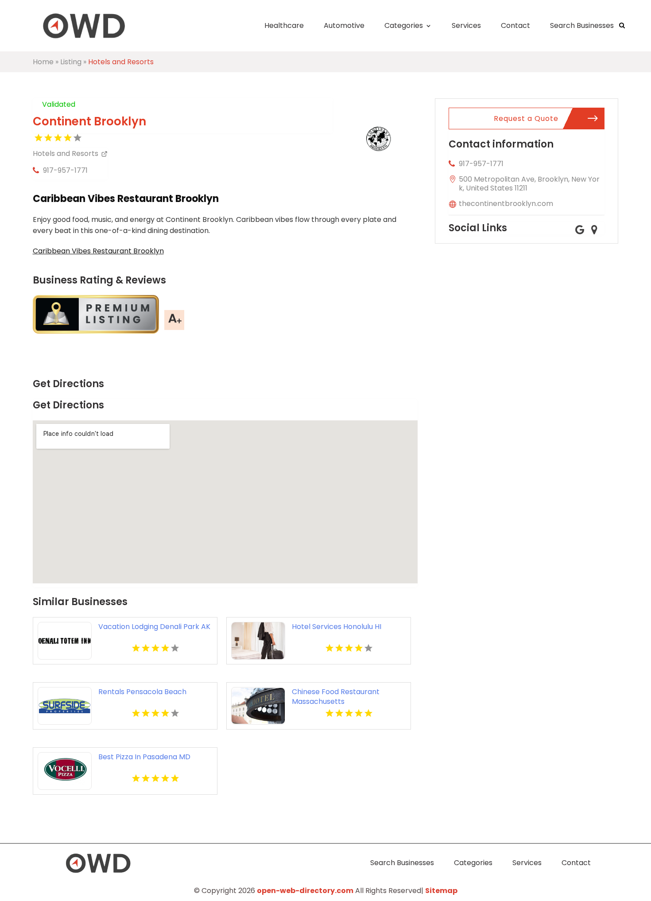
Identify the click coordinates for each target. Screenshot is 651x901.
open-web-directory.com (305, 890)
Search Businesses (582, 25)
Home (43, 62)
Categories (403, 25)
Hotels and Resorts (121, 62)
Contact (515, 25)
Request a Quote (526, 118)
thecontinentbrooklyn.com (506, 203)
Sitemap (441, 890)
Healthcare (284, 25)
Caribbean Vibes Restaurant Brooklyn (98, 251)
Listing (70, 62)
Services (466, 25)
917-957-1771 (65, 170)
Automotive (344, 25)
